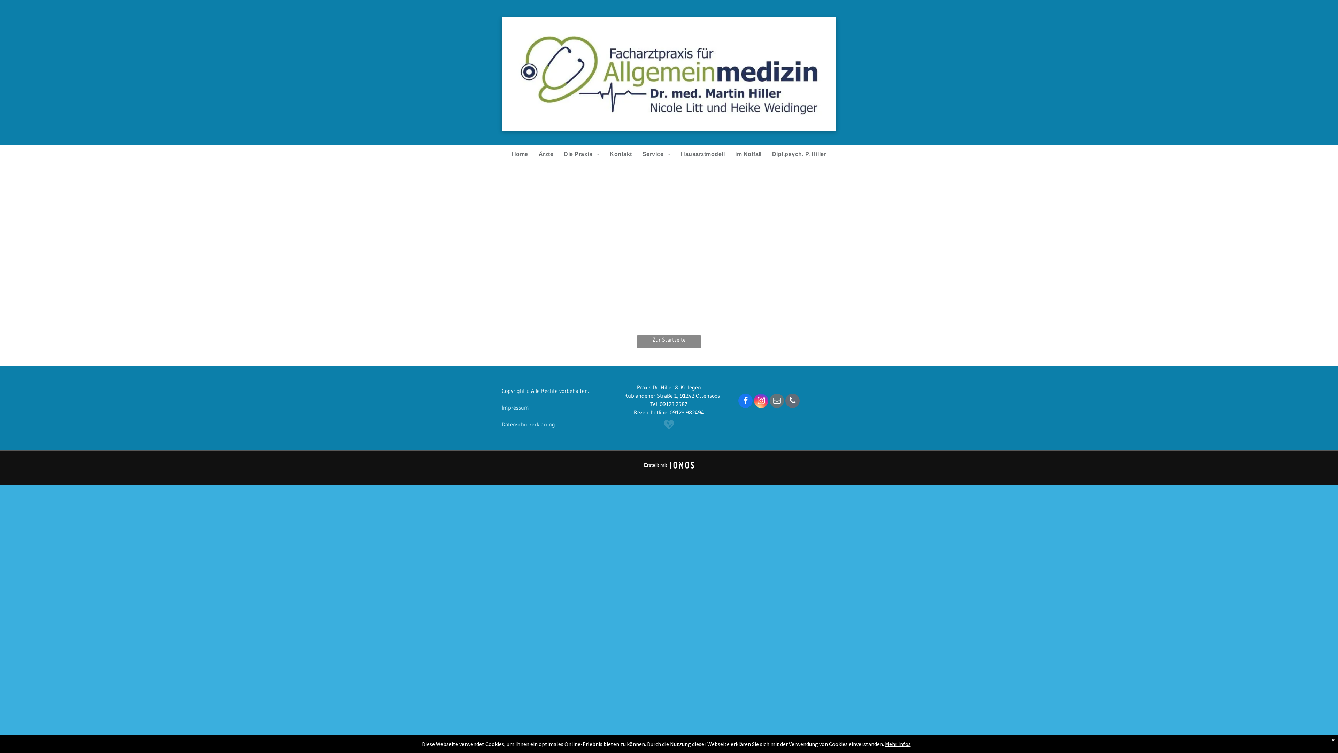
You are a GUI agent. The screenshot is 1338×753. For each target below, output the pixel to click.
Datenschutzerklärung (528, 424)
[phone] (792, 402)
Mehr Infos (898, 743)
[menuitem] (520, 154)
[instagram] (761, 402)
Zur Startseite (669, 339)
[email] (777, 402)
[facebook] (745, 402)
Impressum (515, 407)
